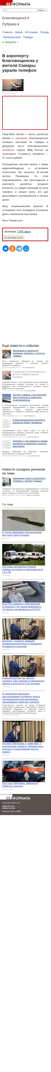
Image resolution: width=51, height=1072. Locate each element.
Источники (31, 32)
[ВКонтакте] (5, 248)
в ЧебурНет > (10, 42)
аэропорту (21, 138)
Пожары (28, 37)
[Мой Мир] (26, 248)
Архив (18, 32)
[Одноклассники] (12, 248)
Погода (44, 32)
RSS (19, 811)
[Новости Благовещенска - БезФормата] (15, 3)
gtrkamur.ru (11, 93)
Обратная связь (8, 806)
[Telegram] (19, 248)
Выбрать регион (8, 808)
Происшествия (12, 37)
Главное (7, 32)
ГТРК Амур (24, 231)
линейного (8, 150)
